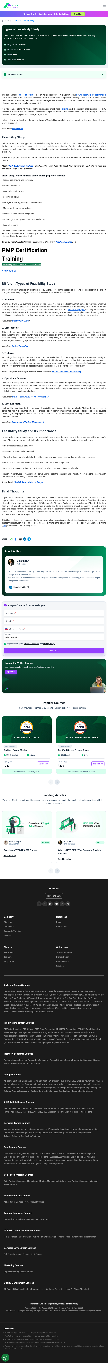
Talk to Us (52, 651)
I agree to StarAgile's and (31, 644)
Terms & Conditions (31, 644)
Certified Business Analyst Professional (53, 1036)
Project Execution (20, 346)
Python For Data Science (54, 1160)
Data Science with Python (30, 1163)
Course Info (61, 926)
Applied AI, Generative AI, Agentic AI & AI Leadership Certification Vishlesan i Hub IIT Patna (51, 1112)
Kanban (69, 1005)
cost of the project (76, 309)
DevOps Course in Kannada (79, 1084)
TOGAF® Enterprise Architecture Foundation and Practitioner (68, 1237)
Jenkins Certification (60, 1091)
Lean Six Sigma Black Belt (77, 1289)
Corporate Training (12, 931)
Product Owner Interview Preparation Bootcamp (71, 1060)
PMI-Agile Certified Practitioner (69, 998)
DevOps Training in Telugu (53, 1084)
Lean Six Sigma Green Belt (52, 1289)
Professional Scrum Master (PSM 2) (55, 1001)
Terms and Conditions (40, 1304)
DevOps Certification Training (26, 1084)
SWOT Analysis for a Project (29, 482)
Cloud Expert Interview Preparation (72, 1088)
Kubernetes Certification (83, 1091)
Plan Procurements (63, 242)
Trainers (8, 957)
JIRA (62, 1005)
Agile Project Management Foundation (21, 1181)
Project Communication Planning (66, 371)
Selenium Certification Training (26, 1136)
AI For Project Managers (36, 1042)
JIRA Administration (82, 1001)
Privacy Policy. (49, 644)
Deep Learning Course (53, 1163)
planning (64, 109)
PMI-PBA (21, 1039)
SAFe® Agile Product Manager (40, 998)
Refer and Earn (54, 896)
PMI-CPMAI (28, 1029)
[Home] (3, 21)
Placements (9, 952)
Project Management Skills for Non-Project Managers (64, 1181)
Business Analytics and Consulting (65, 1157)
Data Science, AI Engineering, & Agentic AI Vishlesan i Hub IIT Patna (34, 1153)
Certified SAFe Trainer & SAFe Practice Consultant (26, 1219)
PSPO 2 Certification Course (45, 1005)
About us (8, 922)
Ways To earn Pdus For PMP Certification (30, 397)
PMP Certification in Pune (21, 166)
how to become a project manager (91, 95)
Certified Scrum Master (15, 750)
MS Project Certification (58, 1042)
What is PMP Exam (20, 321)
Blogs (9, 21)
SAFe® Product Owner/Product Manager (49, 995)
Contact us (9, 926)
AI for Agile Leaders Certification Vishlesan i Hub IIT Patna (30, 1108)
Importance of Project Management (28, 422)
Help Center (9, 961)
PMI (4, 526)
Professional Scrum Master (67, 991)
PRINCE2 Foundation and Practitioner (69, 1032)
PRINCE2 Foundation (66, 1029)
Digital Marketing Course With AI (18, 1272)
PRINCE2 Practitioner (87, 1029)
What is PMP (17, 128)
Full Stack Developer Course (16, 1254)
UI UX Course (36, 1254)
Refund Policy (62, 961)
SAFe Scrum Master (20, 995)
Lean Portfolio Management (25, 1001)
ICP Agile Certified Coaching (55, 1008)
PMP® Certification (12, 1029)
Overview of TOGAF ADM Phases (20, 850)
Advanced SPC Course (22, 1012)
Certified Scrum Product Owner (74, 750)
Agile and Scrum (10, 746)
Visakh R (22, 44)
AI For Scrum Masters (13, 1202)
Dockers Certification (40, 1091)
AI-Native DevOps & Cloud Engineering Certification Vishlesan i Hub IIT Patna (38, 1081)
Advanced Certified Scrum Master (26, 1008)
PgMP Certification (81, 1036)
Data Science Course (32, 1160)
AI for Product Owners (43, 1012)
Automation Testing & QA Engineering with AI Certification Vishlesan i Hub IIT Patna (41, 1129)
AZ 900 (92, 1088)
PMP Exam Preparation (45, 1029)
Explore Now (11, 672)
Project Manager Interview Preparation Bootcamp (26, 1060)
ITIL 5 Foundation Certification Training (21, 1237)
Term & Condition (64, 952)
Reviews (7, 935)
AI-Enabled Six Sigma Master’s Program (21, 1289)
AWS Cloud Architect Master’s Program (38, 1088)
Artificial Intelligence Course (80, 1160)
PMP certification (25, 95)
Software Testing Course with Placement (44, 1133)
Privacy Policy (62, 957)
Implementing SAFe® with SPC (82, 995)
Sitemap (60, 966)
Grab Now (78, 14)
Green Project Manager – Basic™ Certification (46, 1039)
